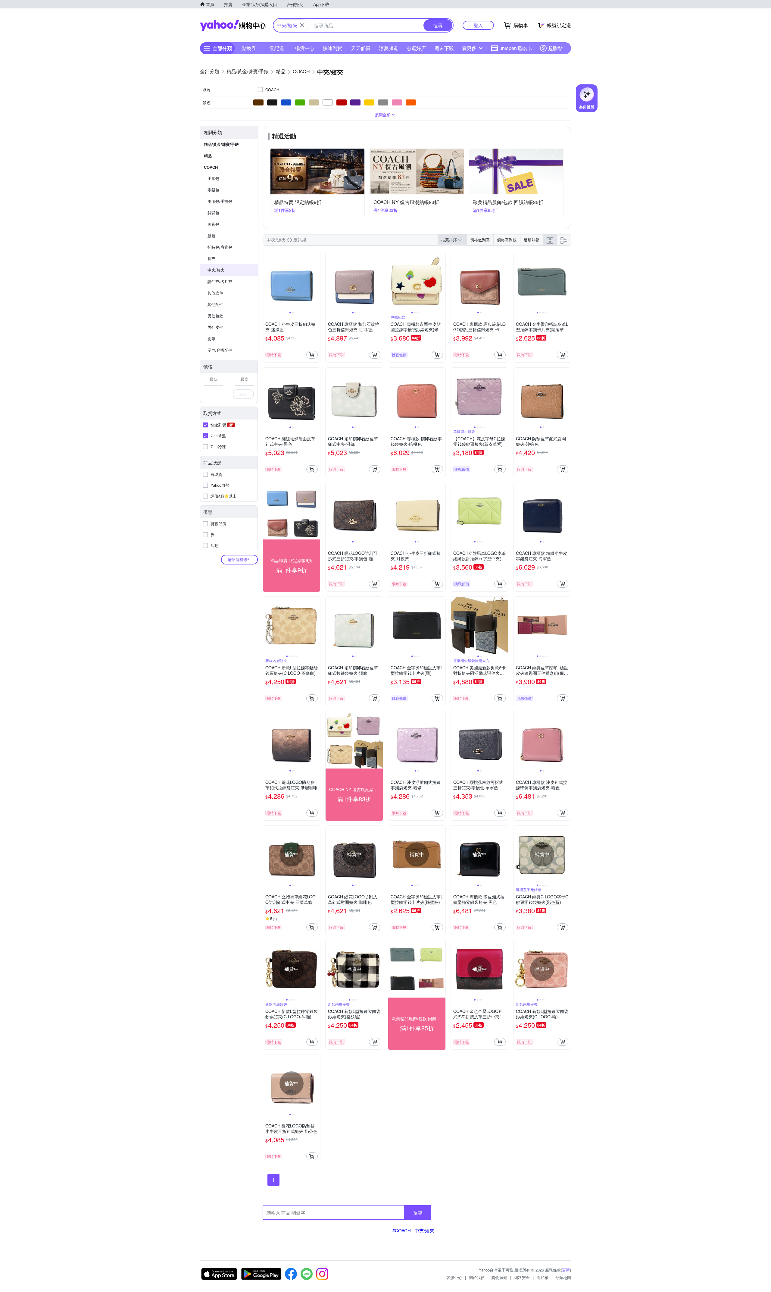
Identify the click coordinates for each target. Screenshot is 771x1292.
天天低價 (360, 48)
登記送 (277, 48)
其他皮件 (215, 293)
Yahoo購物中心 (233, 25)
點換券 (249, 48)
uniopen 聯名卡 (515, 48)
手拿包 (213, 178)
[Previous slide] (267, 281)
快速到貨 (332, 48)
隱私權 (542, 1277)
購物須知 (499, 1277)
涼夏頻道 (388, 48)
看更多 (469, 48)
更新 (566, 1270)
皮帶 (211, 338)
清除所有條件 (239, 559)
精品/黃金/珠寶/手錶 (221, 144)
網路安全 (522, 1277)
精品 (208, 156)
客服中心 (454, 1277)
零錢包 (213, 190)
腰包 (211, 235)
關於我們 (477, 1277)
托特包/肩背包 (220, 247)
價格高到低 (507, 240)
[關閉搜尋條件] (302, 25)
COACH (211, 167)
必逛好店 (416, 48)
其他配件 (215, 304)
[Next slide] (316, 281)
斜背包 (213, 212)
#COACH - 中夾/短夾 (413, 1230)
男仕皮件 (215, 327)
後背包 (213, 224)
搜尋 (417, 1212)
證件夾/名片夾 (220, 281)
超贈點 (555, 48)
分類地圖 (563, 1277)
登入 (478, 25)
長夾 (211, 258)
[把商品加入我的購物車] (312, 355)
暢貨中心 (304, 48)
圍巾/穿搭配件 (220, 350)
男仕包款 (215, 316)
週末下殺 (444, 48)
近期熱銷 (531, 240)
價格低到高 (480, 240)
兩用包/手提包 (220, 201)
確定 (243, 394)
